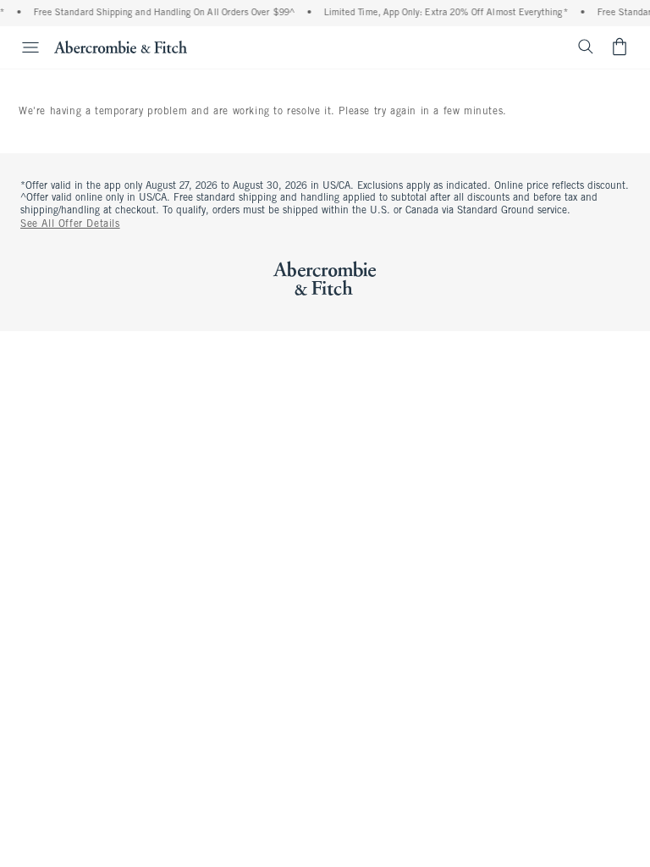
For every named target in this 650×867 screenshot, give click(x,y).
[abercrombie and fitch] (120, 46)
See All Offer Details (70, 224)
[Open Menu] (22, 47)
